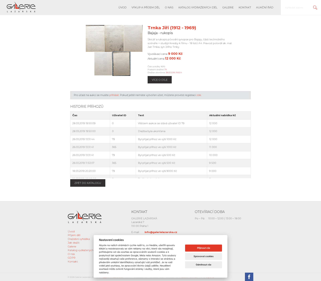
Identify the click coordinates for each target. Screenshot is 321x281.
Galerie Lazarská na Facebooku (249, 277)
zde (198, 95)
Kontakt (245, 7)
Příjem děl (74, 235)
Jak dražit (73, 242)
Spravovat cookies (203, 256)
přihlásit (114, 95)
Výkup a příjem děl (146, 7)
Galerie (228, 7)
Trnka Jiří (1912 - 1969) (172, 27)
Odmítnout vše (203, 264)
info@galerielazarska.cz (161, 232)
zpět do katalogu (87, 183)
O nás (169, 7)
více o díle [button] (160, 79)
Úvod (122, 7)
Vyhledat (315, 7)
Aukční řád (264, 7)
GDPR (71, 257)
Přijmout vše (203, 248)
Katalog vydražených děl (197, 7)
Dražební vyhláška (79, 239)
